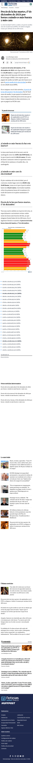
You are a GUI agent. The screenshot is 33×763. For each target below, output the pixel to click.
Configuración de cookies (8, 738)
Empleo (3, 715)
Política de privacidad (7, 746)
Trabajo (23, 1)
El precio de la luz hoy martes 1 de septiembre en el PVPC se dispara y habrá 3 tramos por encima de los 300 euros (20, 118)
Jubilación (20, 715)
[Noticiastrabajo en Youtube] (20, 756)
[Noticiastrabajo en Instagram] (15, 756)
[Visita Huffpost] (31, 4)
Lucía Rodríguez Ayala (12, 57)
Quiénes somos (5, 736)
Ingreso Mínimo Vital (7, 728)
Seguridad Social (22, 720)
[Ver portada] (10, 4)
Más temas (20, 725)
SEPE (18, 723)
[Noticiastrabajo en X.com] (13, 756)
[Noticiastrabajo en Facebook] (10, 756)
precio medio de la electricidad (15, 82)
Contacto (3, 748)
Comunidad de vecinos (23, 717)
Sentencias (4, 717)
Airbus (18, 1)
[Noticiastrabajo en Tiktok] (18, 756)
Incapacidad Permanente (8, 723)
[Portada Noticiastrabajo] (16, 699)
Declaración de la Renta (8, 720)
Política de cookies (6, 741)
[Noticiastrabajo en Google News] (23, 756)
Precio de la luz (12, 1)
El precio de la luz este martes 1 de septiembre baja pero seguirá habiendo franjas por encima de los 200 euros (21, 130)
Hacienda (4, 725)
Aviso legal (4, 743)
